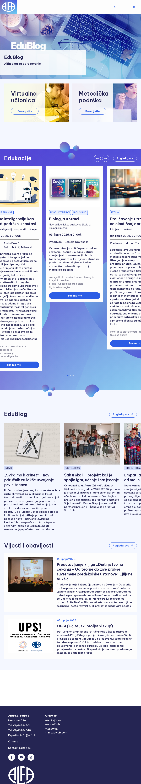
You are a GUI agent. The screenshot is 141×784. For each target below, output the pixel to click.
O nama (13, 741)
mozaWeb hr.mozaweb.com (56, 730)
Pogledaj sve (125, 158)
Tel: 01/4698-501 (19, 725)
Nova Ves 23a (17, 720)
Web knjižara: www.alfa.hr (53, 722)
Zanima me (75, 295)
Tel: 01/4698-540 (19, 730)
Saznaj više (25, 111)
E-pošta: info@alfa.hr (22, 735)
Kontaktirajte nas (19, 748)
